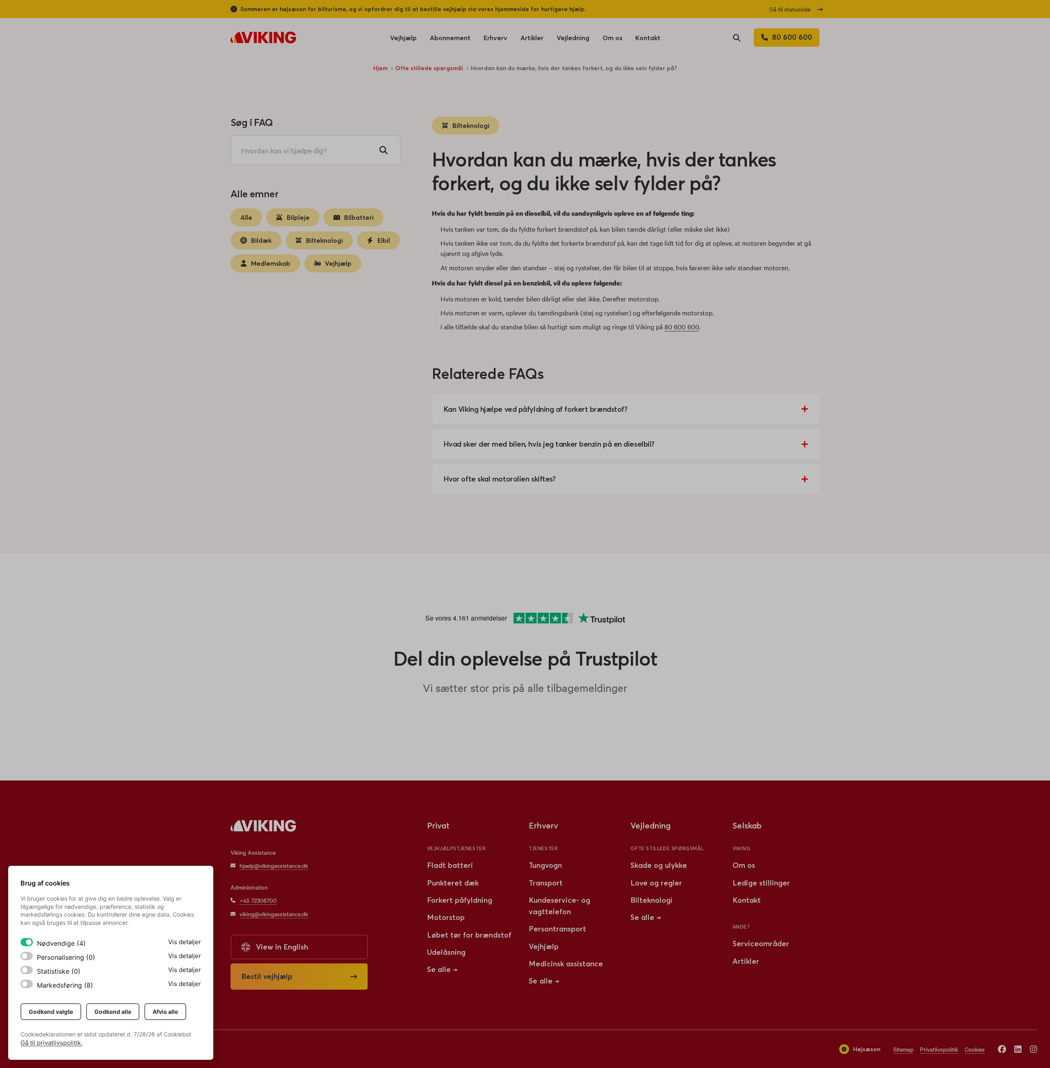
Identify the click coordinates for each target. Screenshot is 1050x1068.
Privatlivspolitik (939, 1049)
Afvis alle (165, 1011)
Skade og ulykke (658, 865)
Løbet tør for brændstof (469, 935)
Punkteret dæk (453, 883)
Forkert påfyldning (459, 900)
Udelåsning (446, 952)
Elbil (383, 240)
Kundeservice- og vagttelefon (559, 905)
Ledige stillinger (761, 883)
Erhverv (495, 40)
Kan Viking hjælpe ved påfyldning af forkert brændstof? (535, 409)
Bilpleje (298, 217)
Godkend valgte (51, 1011)
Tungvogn (545, 865)
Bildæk (261, 240)
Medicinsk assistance (566, 963)
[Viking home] (263, 37)
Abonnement (450, 38)
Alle (246, 217)
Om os (612, 40)
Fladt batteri (450, 865)
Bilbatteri (359, 217)
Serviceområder (761, 943)
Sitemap (903, 1049)
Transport (546, 883)
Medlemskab (270, 263)
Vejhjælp (403, 40)
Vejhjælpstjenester (456, 848)
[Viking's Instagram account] (1033, 1049)
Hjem (380, 68)
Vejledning (573, 38)
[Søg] (383, 150)
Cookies (975, 1049)
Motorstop (446, 917)
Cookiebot (177, 1034)
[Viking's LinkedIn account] (1018, 1049)
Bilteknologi (470, 125)
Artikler (531, 40)
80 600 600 (681, 326)
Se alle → (442, 969)
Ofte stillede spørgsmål (429, 68)
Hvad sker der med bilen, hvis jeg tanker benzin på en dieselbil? (549, 444)
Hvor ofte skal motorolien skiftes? (499, 479)
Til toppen (800, 777)
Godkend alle (112, 1011)
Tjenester (543, 848)
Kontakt (647, 38)
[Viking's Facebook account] (1002, 1049)
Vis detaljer (184, 942)
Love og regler (656, 883)
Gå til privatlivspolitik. (51, 1043)
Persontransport (557, 928)
